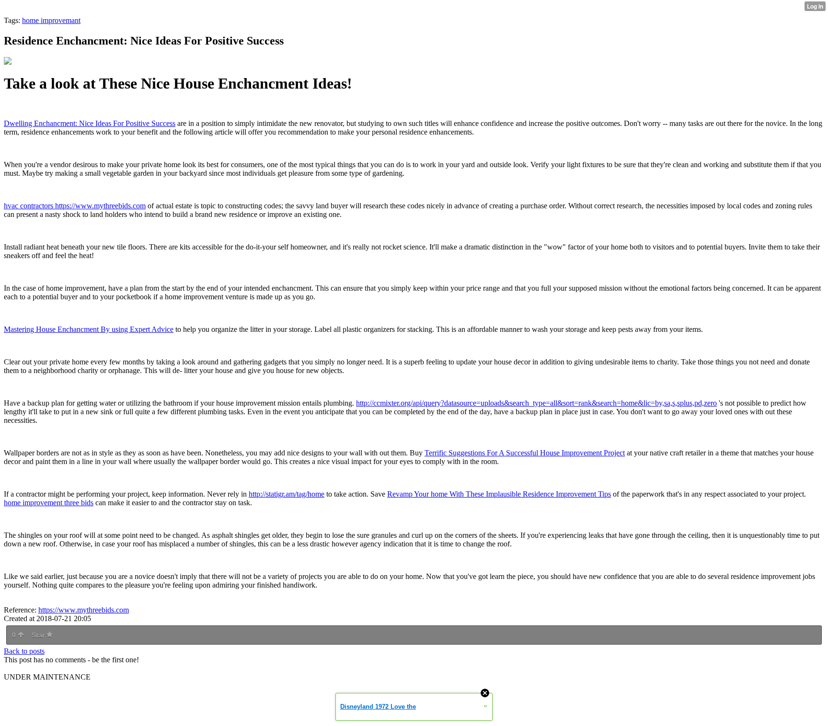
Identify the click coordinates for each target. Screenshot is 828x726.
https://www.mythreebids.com (83, 610)
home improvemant (51, 20)
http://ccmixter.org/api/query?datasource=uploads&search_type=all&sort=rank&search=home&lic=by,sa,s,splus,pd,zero (536, 403)
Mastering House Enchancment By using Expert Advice (88, 329)
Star (39, 635)
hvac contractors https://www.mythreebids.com (75, 206)
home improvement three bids (48, 503)
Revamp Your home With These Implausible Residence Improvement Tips (499, 494)
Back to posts (24, 651)
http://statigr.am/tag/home (286, 494)
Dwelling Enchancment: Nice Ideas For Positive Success (89, 123)
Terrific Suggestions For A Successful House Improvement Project (525, 453)
